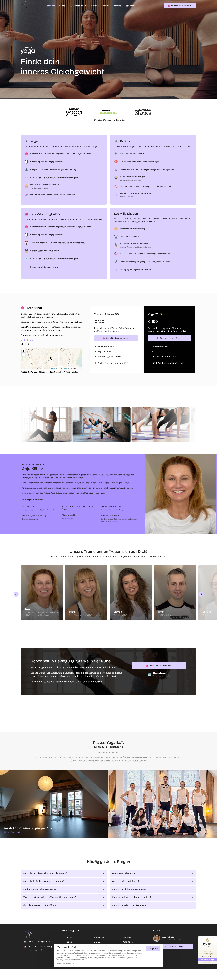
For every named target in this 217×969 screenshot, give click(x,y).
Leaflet (53, 368)
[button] (51, 358)
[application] (51, 358)
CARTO (79, 368)
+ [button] (23, 351)
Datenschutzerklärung (65, 963)
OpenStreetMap (62, 368)
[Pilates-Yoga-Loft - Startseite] (25, 5)
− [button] (23, 354)
